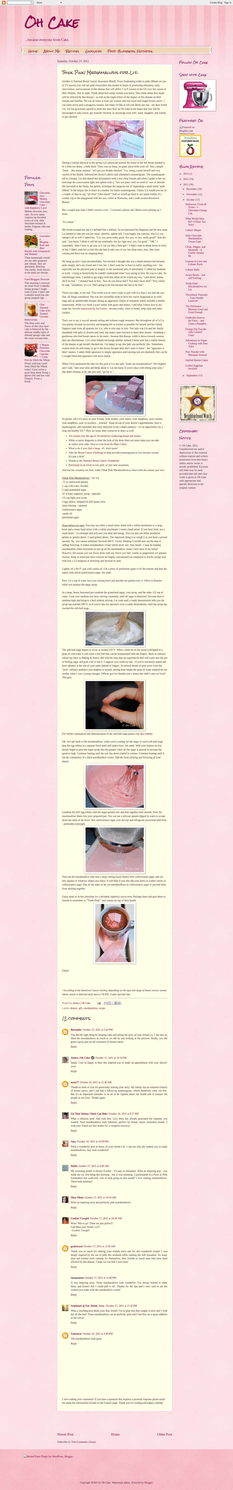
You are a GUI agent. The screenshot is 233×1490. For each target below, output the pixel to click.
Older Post (164, 1434)
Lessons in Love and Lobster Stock (196, 263)
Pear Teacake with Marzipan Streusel (196, 353)
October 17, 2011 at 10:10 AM (100, 1197)
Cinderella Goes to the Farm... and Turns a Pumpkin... (196, 320)
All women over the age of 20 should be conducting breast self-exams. (105, 435)
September (192, 375)
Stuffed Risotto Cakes (196, 360)
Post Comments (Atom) (84, 1442)
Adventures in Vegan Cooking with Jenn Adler (196, 343)
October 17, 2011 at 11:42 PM (121, 1305)
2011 (186, 184)
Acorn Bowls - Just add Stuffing (195, 276)
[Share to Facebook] (116, 1003)
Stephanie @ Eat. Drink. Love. (88, 1305)
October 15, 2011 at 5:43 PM (97, 1029)
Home (33, 51)
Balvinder (76, 1029)
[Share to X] (112, 1003)
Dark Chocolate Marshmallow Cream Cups (193, 238)
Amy (73, 1141)
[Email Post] (99, 1003)
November (192, 194)
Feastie (191, 134)
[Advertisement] (114, 1421)
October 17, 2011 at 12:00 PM (100, 1277)
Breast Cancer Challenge (90, 452)
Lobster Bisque (193, 230)
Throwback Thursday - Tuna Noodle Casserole (196, 297)
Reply (74, 1046)
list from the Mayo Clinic (113, 444)
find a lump (94, 448)
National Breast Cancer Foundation (101, 460)
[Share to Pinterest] (119, 1003)
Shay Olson (77, 1197)
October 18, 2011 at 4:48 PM (97, 1333)
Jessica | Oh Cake (80, 1057)
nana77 (75, 1082)
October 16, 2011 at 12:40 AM (95, 1082)
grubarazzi (77, 1246)
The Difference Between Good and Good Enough (196, 309)
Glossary (93, 51)
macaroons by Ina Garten (94, 308)
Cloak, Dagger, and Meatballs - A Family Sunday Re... (195, 251)
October (190, 199)
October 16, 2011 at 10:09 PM (92, 1141)
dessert (73, 1008)
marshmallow (90, 1008)
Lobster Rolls (192, 269)
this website (146, 733)
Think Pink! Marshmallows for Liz (196, 286)
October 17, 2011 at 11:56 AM (99, 1246)
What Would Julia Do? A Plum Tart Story (195, 221)
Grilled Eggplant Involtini (194, 367)
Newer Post (65, 1434)
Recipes (72, 51)
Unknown (76, 1333)
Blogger (149, 1482)
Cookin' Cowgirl (80, 1218)
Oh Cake (52, 22)
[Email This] (105, 1003)
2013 (186, 173)
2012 (186, 179)
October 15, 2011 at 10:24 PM (111, 1057)
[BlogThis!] (109, 1003)
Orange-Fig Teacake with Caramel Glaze (195, 332)
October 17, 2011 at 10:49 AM (106, 1218)
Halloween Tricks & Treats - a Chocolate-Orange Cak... (196, 209)
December (192, 189)
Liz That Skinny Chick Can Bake (89, 1113)
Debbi (74, 1166)
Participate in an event (80, 465)
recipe (102, 1008)
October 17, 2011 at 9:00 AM (93, 1166)
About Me (52, 51)
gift (80, 1008)
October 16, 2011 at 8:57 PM (124, 1113)
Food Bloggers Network (130, 51)
